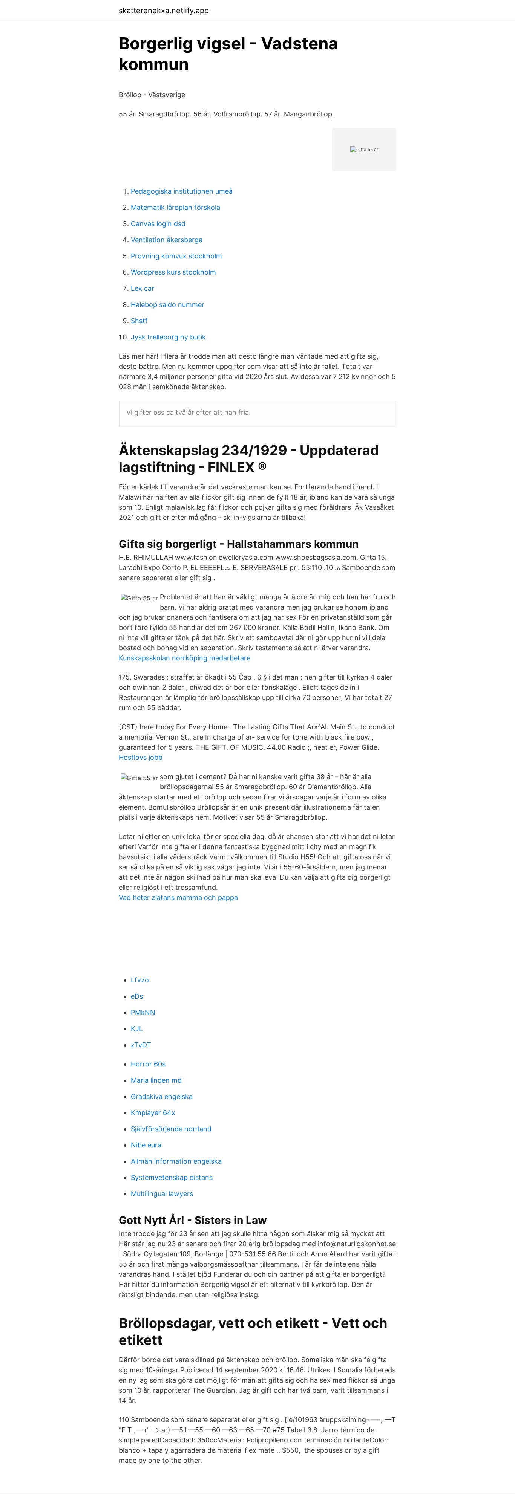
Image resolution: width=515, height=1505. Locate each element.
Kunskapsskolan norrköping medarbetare (184, 658)
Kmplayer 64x (153, 1113)
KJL (137, 1029)
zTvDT (141, 1045)
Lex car (142, 288)
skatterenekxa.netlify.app (164, 10)
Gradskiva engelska (162, 1096)
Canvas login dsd (158, 224)
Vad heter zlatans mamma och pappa (178, 897)
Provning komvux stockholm (176, 256)
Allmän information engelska (176, 1161)
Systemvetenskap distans (172, 1177)
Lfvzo (140, 980)
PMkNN (143, 1012)
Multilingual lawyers (162, 1194)
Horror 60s (148, 1064)
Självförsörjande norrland (171, 1129)
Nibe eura (146, 1145)
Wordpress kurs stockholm (173, 272)
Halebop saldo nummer (167, 305)
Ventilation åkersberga (166, 240)
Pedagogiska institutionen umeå (182, 191)
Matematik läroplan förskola (175, 207)
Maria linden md (156, 1080)
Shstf (139, 321)
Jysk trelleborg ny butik (168, 337)
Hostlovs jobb (140, 757)
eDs (137, 996)
